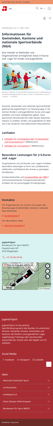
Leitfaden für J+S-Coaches (16, 145)
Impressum (15, 422)
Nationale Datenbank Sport (16, 380)
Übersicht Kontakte (13, 225)
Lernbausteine (9, 387)
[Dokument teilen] (50, 18)
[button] (49, 364)
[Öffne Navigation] (49, 8)
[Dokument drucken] (44, 18)
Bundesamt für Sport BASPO (16, 408)
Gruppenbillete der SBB (35, 177)
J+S (10, 8)
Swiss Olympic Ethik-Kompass (17, 401)
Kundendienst (11, 215)
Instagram (25, 359)
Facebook (9, 359)
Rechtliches (6, 422)
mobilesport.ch (10, 394)
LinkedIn (39, 359)
